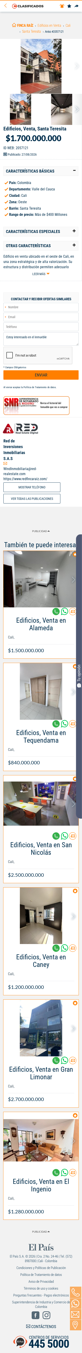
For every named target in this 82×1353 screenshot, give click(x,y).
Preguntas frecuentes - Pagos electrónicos (41, 1295)
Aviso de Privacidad (41, 1282)
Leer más (38, 274)
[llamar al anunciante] (75, 1292)
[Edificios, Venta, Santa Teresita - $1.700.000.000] (41, 66)
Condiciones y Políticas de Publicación (41, 1268)
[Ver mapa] (75, 1325)
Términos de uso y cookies (41, 1288)
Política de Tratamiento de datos (39, 387)
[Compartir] (76, 6)
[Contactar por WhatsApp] (75, 1303)
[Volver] (7, 5)
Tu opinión (79, 673)
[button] (41, 171)
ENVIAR (41, 375)
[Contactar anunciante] (72, 613)
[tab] (40, 171)
